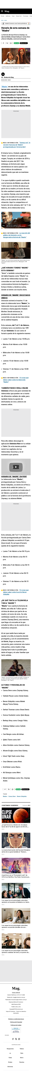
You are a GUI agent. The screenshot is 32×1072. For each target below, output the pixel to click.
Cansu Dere (12, 796)
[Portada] (16, 991)
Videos (22, 1049)
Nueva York (18, 16)
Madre (5, 796)
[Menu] (3, 11)
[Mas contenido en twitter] (16, 1039)
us (10, 1053)
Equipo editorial (16, 992)
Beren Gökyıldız (22, 796)
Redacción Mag (9, 77)
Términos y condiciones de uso (16, 1019)
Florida (2, 16)
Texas (13, 16)
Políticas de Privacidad (16, 1022)
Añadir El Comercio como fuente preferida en (16, 23)
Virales (10, 1062)
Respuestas (10, 1049)
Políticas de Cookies (16, 1025)
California (8, 16)
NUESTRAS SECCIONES (16, 1044)
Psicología (25, 16)
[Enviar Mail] (2, 77)
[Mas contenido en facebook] (13, 1039)
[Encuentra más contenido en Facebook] (3, 43)
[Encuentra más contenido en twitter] (7, 43)
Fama (10, 1057)
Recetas (21, 1062)
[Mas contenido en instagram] (19, 1039)
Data (21, 1053)
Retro (21, 1057)
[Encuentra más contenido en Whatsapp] (11, 43)
